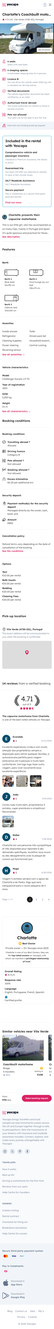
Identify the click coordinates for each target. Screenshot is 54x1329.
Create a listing (10, 1210)
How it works (9, 1169)
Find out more (13, 202)
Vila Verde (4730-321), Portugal (29, 19)
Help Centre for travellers (16, 1192)
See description (11, 236)
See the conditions (12, 551)
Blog (9, 1311)
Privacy (21, 1316)
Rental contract (10, 1216)
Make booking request (36, 1098)
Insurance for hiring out (15, 1221)
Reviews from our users (15, 1186)
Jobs (32, 1311)
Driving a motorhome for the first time (23, 1180)
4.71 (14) (9, 19)
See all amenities (12, 354)
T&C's (41, 1311)
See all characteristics (15, 411)
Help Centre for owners (14, 1233)
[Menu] (47, 4)
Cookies (32, 1316)
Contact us (21, 1311)
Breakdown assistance (14, 1227)
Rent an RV (8, 1175)
